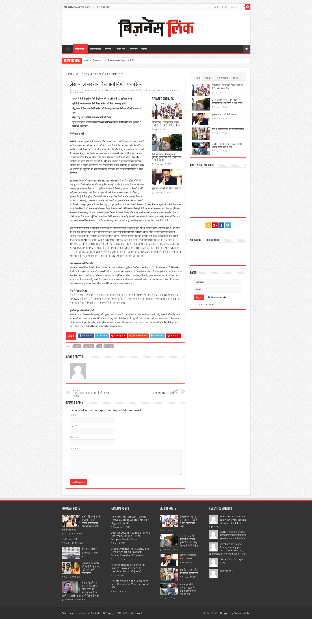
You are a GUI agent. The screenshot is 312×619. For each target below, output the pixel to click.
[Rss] (214, 7)
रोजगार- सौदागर (90, 548)
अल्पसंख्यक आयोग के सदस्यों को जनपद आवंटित (91, 393)
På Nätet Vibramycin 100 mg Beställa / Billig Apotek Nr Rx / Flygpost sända (130, 520)
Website (74, 437)
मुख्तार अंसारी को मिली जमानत (166, 188)
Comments (222, 77)
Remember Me (218, 297)
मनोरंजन (133, 49)
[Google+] (219, 7)
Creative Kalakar (242, 613)
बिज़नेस (108, 49)
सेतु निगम (109, 346)
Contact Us (96, 613)
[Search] (247, 7)
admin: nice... (226, 570)
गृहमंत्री (77, 346)
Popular (208, 77)
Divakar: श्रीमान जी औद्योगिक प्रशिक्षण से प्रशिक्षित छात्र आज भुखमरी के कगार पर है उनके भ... (233, 535)
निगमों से (139, 90)
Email (73, 426)
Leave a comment (169, 90)
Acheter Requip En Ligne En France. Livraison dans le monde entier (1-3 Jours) (128, 568)
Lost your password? (205, 304)
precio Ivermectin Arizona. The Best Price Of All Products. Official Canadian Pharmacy (130, 552)
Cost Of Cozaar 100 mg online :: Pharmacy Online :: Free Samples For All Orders (130, 536)
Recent (196, 77)
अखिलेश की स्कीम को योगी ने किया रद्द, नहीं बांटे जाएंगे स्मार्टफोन (91, 568)
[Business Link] (156, 26)
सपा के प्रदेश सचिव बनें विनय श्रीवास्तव (228, 129)
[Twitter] (226, 7)
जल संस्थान (89, 346)
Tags (235, 77)
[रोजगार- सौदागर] (71, 553)
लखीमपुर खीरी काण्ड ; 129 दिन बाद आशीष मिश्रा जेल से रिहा (109, 60)
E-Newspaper (103, 7)
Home (69, 73)
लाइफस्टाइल (95, 49)
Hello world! (69, 539)
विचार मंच (121, 49)
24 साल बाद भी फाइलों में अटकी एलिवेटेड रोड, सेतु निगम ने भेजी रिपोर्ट (166, 157)
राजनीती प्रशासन (149, 90)
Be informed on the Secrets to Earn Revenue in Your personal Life (130, 584)
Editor (75, 90)
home (68, 48)
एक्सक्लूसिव (131, 90)
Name (74, 415)
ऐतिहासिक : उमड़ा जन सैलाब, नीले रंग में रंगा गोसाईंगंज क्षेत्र (166, 123)
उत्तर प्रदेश (79, 49)
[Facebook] (223, 7)
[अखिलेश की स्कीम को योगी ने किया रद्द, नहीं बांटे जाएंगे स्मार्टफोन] (71, 568)
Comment (75, 448)
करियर (144, 49)
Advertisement (69, 613)
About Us (84, 613)
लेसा (99, 346)
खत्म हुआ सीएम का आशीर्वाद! (165, 391)
